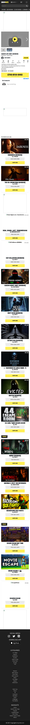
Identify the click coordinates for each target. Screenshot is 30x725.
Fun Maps (15, 679)
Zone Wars (15, 674)
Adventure (15, 682)
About (15, 717)
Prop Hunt (15, 661)
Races (15, 691)
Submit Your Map (15, 709)
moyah (15, 184)
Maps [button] (14, 2)
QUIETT (16, 259)
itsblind (16, 156)
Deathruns (10, 9)
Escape (11, 71)
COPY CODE (15, 162)
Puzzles (15, 657)
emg (16, 424)
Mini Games (15, 672)
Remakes (15, 696)
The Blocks (15, 701)
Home (4, 9)
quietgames (7, 58)
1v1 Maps (15, 652)
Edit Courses (18, 9)
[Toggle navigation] (26, 2)
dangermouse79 (16, 232)
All (15, 692)
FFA (15, 664)
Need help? (26, 78)
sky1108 (16, 369)
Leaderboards (15, 712)
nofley (16, 512)
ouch (16, 397)
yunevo (16, 572)
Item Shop (15, 714)
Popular (15, 710)
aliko (16, 600)
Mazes (15, 681)
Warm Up (15, 689)
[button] (27, 39)
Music (15, 677)
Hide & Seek (15, 659)
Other (15, 697)
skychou (16, 545)
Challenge (15, 699)
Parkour (26, 9)
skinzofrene (16, 484)
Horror (5, 71)
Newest (15, 671)
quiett (16, 314)
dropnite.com (20, 723)
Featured (15, 694)
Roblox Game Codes (15, 715)
